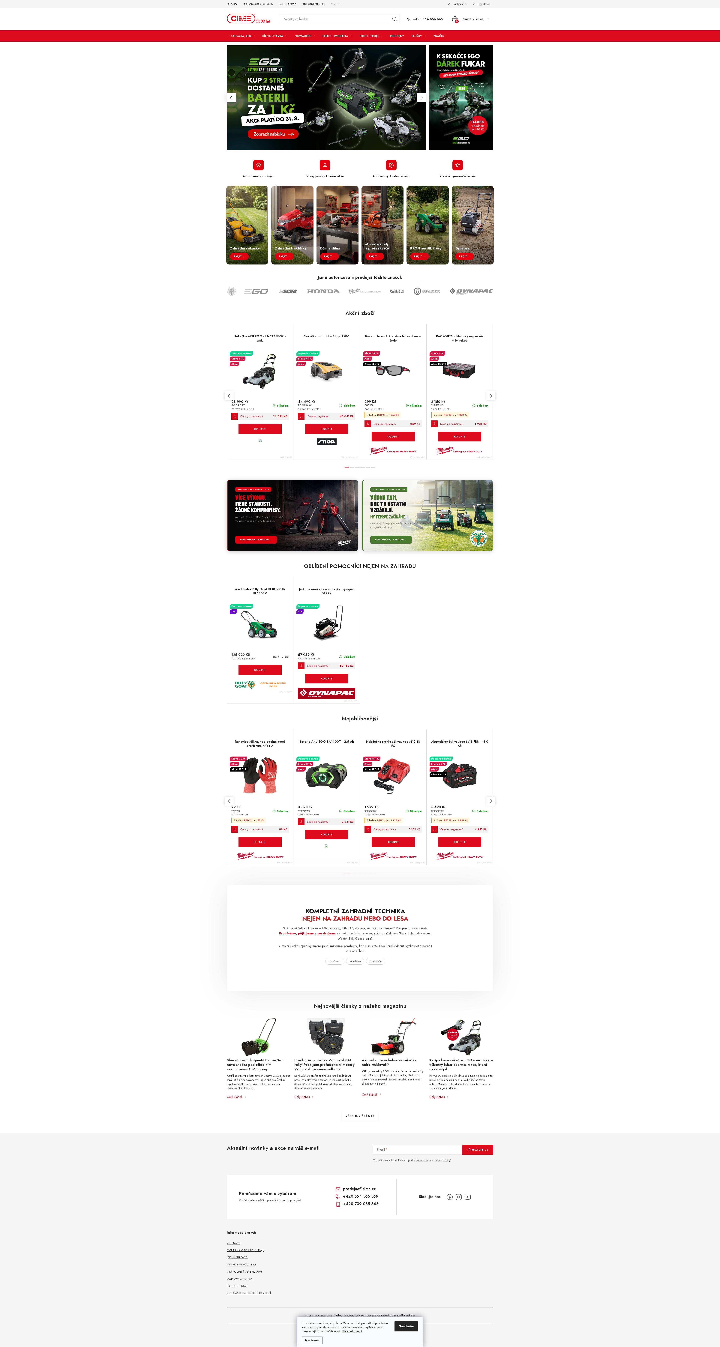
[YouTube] (468, 1197)
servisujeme (326, 933)
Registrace (484, 4)
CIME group (312, 1315)
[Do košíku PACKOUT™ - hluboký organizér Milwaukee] (459, 436)
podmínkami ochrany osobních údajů (430, 1160)
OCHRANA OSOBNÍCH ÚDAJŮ (258, 3)
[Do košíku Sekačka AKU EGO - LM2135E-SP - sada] (260, 429)
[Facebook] (450, 1197)
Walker (338, 1315)
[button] (231, 97)
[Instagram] (459, 1197)
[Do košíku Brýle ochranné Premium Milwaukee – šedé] (393, 436)
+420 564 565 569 (427, 19)
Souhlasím (406, 1326)
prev (229, 395)
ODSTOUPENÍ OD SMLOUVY (244, 1272)
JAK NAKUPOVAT (288, 3)
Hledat (394, 19)
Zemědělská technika (378, 1315)
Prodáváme (287, 933)
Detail (260, 842)
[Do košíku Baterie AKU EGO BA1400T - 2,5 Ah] (326, 834)
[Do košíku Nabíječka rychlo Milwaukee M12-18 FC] (393, 842)
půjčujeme (306, 933)
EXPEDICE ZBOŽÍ (237, 1286)
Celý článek (235, 1097)
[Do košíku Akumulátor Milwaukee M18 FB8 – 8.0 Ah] (459, 842)
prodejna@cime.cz (359, 1189)
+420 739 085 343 (361, 1204)
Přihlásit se (477, 1150)
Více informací (352, 1331)
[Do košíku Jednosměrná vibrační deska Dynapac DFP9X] (326, 678)
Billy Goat (326, 1315)
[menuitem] (242, 36)
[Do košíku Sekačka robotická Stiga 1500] (326, 429)
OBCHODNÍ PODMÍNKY (314, 3)
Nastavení (312, 1340)
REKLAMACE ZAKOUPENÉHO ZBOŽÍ (249, 1293)
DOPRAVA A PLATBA (239, 1279)
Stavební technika (354, 1315)
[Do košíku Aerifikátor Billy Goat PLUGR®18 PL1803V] (260, 670)
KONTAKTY (232, 3)
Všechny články (360, 1116)
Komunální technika (404, 1315)
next (490, 395)
